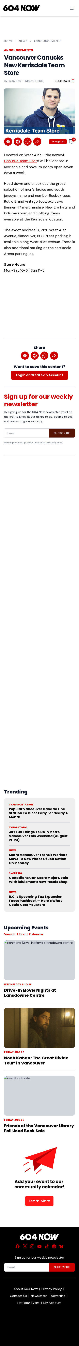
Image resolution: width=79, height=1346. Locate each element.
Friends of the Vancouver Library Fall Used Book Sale (39, 1128)
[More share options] (37, 142)
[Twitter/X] (25, 1246)
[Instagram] (32, 1246)
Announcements (48, 41)
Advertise (58, 1296)
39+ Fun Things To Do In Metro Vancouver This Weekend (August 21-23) (38, 836)
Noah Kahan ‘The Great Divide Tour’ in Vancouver (36, 1060)
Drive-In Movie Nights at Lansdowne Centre (30, 992)
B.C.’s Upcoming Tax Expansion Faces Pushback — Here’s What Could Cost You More (35, 900)
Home (8, 41)
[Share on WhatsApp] (27, 142)
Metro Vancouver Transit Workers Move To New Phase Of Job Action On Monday (38, 859)
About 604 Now (26, 1289)
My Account (52, 1303)
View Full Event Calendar (24, 934)
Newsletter (39, 1296)
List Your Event (28, 1303)
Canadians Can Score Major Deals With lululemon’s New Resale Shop (38, 879)
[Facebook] (18, 1246)
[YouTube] (39, 1246)
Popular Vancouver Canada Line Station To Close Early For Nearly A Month (38, 813)
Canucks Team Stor (20, 160)
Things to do (18, 827)
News (23, 41)
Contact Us (18, 1296)
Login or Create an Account (39, 375)
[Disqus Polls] (39, 511)
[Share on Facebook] (8, 142)
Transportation (21, 804)
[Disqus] (39, 612)
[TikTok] (47, 1246)
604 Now (15, 81)
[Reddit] (54, 1246)
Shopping (15, 873)
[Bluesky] (61, 1246)
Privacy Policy (52, 1289)
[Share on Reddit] (18, 142)
